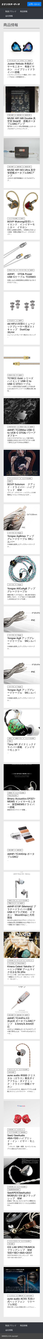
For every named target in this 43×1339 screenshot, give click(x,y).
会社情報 (9, 16)
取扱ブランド (10, 11)
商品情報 (23, 11)
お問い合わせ (34, 4)
